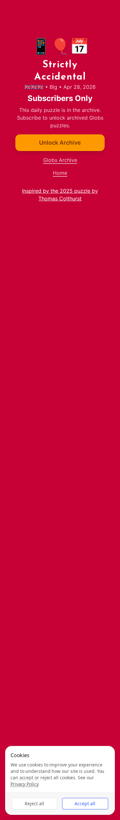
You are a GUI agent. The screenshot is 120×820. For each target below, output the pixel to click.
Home (60, 173)
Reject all (34, 803)
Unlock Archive (60, 142)
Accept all (85, 803)
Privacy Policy (24, 784)
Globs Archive (60, 160)
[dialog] (60, 780)
